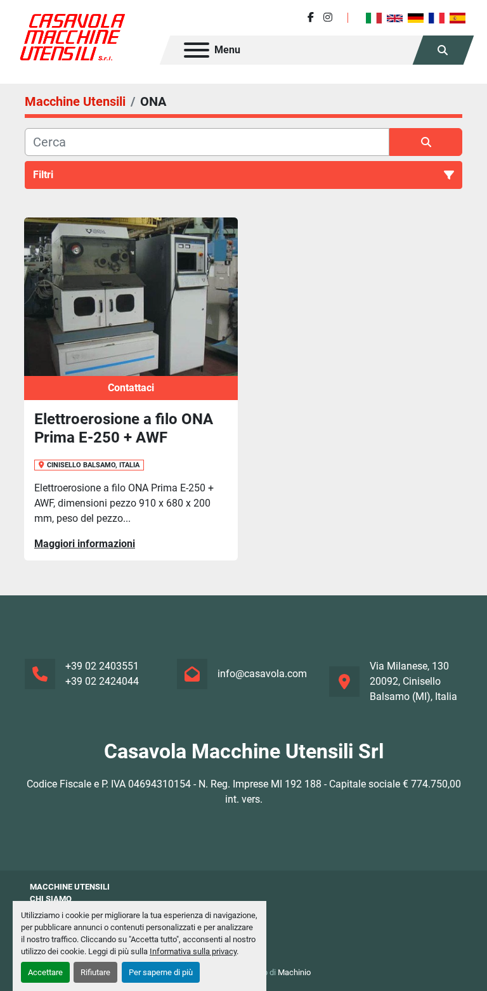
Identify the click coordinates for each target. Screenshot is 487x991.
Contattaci (131, 388)
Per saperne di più (161, 972)
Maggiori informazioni (84, 544)
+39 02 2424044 (102, 681)
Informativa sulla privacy (193, 951)
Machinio (294, 972)
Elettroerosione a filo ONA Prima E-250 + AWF (123, 428)
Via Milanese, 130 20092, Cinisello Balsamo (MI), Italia (413, 681)
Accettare (45, 972)
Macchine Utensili (70, 886)
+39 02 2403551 (102, 666)
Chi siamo (51, 899)
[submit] (425, 142)
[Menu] (196, 50)
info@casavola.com (262, 674)
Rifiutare (95, 972)
